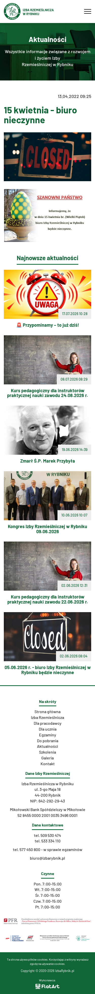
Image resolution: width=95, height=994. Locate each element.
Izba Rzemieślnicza (47, 717)
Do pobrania (47, 740)
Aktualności (47, 746)
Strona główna (47, 711)
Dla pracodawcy (48, 723)
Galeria (47, 757)
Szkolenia (47, 752)
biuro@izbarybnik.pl (47, 858)
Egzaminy (47, 734)
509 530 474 (51, 835)
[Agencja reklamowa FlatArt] (47, 986)
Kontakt (48, 763)
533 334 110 (51, 840)
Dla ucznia (47, 729)
